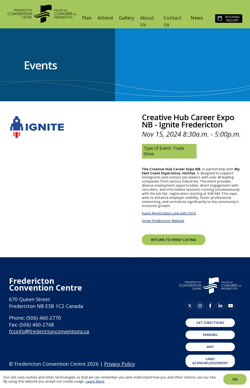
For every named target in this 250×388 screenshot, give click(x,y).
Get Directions (210, 322)
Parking (210, 334)
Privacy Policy (119, 363)
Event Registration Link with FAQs (169, 213)
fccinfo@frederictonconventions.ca (49, 331)
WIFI (210, 346)
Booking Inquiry (232, 18)
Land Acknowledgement (210, 361)
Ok (234, 379)
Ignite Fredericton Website (163, 220)
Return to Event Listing (173, 239)
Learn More (95, 381)
